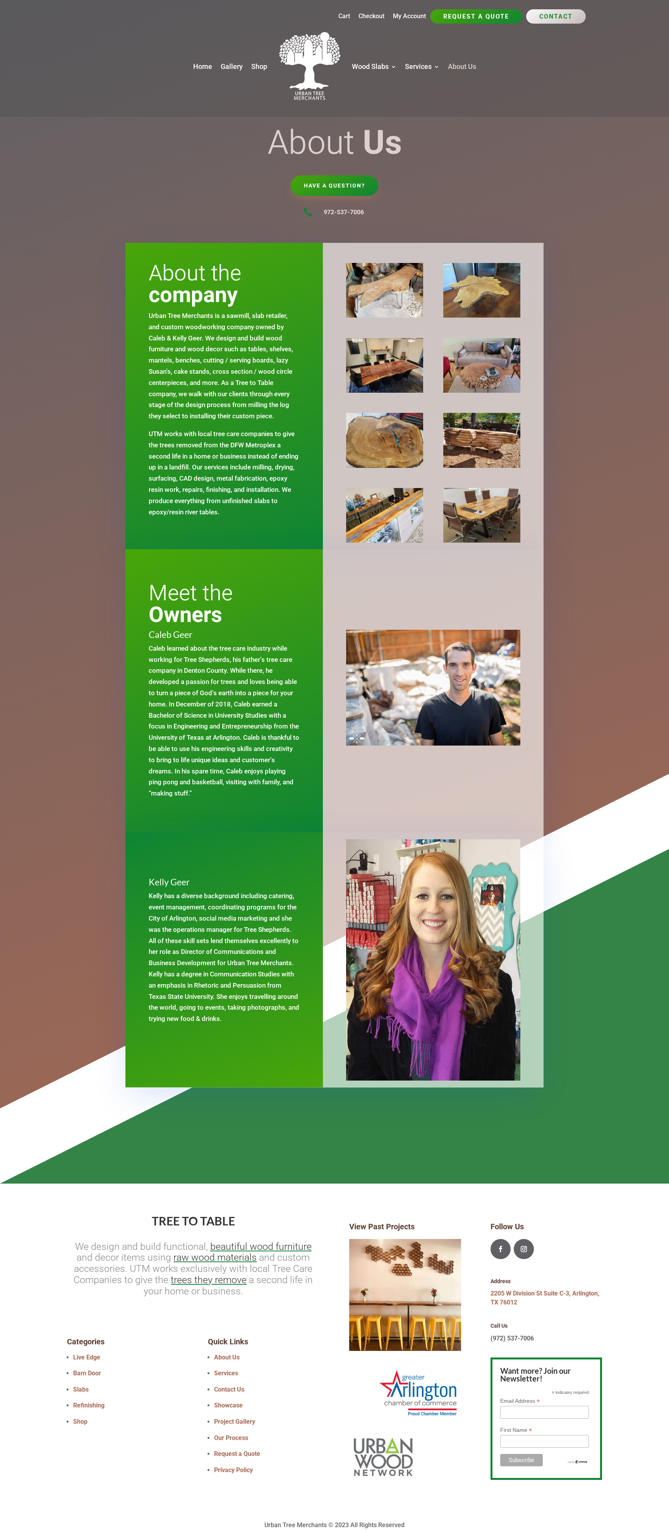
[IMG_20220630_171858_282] (481, 390)
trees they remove (209, 1279)
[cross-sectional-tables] (481, 315)
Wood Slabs (370, 66)
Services (418, 66)
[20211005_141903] (481, 465)
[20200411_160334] (384, 540)
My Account (409, 17)
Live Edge (86, 1357)
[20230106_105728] (384, 465)
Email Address (520, 1401)
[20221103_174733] (384, 390)
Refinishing (89, 1405)
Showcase (228, 1405)
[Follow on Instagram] (524, 1249)
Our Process (231, 1438)
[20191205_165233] (384, 315)
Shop (259, 66)
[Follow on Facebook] (501, 1249)
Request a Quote (476, 17)
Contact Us (229, 1389)
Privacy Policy (233, 1470)
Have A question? (334, 186)
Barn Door (87, 1373)
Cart (344, 17)
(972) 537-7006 (512, 1338)
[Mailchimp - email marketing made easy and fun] (577, 1462)
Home (202, 66)
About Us (462, 66)
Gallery (232, 66)
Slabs (81, 1389)
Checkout (371, 17)
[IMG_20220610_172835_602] (481, 540)
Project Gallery (234, 1421)
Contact (556, 17)
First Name (516, 1430)
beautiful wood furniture (261, 1246)
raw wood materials (215, 1257)
